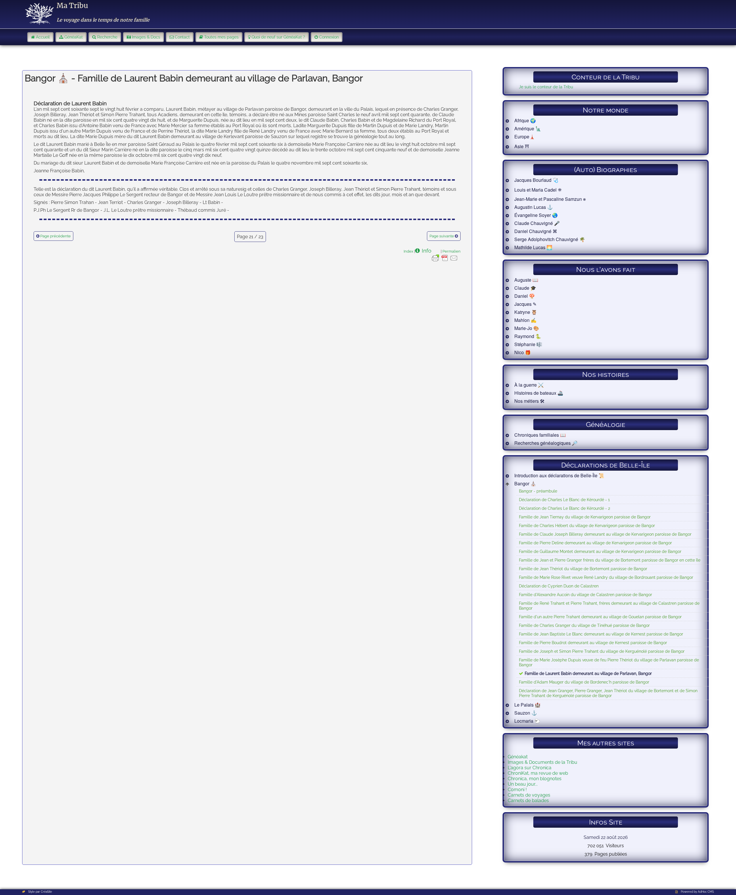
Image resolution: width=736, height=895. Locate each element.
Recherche (107, 37)
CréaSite (46, 891)
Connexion (329, 37)
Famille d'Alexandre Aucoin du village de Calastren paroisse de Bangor (585, 594)
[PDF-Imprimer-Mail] (445, 261)
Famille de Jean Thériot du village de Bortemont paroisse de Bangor (583, 568)
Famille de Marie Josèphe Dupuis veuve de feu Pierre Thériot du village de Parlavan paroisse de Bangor (609, 662)
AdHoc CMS (706, 891)
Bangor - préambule (538, 490)
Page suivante (442, 236)
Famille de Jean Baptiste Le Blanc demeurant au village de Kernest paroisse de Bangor (601, 633)
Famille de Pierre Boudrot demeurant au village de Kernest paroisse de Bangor (593, 642)
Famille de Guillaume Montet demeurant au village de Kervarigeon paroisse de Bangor (600, 551)
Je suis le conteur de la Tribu (546, 86)
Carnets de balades (528, 800)
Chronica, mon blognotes (534, 778)
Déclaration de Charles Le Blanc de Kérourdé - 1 (564, 499)
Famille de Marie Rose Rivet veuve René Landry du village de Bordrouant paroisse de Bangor (606, 577)
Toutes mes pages (221, 37)
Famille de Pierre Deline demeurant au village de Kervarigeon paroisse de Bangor (595, 542)
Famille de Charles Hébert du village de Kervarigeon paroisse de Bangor (587, 525)
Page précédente (55, 236)
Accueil (43, 37)
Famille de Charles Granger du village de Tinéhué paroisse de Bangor (584, 625)
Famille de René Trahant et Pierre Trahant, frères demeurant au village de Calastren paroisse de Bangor (609, 605)
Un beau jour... (523, 784)
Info (426, 250)
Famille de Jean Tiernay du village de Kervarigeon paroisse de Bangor (585, 516)
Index (408, 251)
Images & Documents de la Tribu (542, 762)
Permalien (451, 251)
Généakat (518, 756)
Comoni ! (517, 789)
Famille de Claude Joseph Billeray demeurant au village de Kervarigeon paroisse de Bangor (605, 534)
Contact (182, 37)
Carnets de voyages (529, 795)
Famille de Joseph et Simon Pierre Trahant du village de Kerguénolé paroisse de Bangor (602, 651)
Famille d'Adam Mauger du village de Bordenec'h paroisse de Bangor (584, 682)
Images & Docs (146, 37)
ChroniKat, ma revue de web (538, 773)
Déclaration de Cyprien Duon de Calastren (559, 585)
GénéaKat (73, 37)
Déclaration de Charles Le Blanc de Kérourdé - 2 (564, 508)
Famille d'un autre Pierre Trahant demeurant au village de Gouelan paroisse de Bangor (600, 616)
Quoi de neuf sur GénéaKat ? (278, 37)
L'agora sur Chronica (529, 767)
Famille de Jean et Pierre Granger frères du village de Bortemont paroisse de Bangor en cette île (609, 560)
